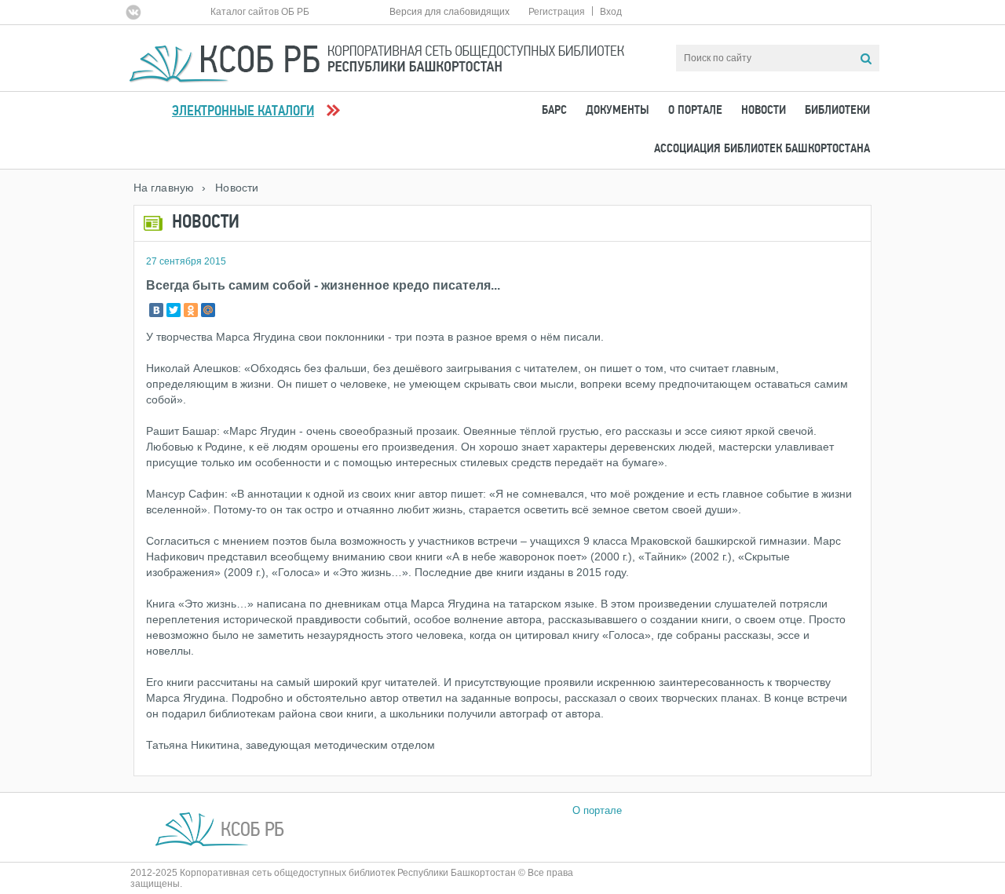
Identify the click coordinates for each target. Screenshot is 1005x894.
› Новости (230, 187)
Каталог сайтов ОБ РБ (259, 11)
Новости (763, 110)
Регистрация (556, 11)
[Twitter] (173, 310)
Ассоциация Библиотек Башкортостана (762, 149)
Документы (617, 110)
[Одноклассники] (191, 310)
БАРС (554, 110)
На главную (163, 187)
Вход (611, 11)
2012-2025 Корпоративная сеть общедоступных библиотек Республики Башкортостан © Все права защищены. (351, 878)
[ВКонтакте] (156, 310)
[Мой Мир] (208, 310)
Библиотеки (837, 110)
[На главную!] (377, 57)
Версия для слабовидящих (449, 11)
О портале (695, 110)
